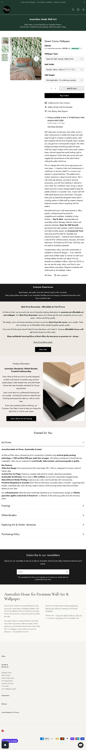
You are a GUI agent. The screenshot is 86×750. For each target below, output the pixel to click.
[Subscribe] (67, 572)
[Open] (5, 744)
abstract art (58, 608)
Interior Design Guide (8, 678)
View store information (55, 126)
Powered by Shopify (26, 736)
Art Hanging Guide (7, 681)
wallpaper (13, 629)
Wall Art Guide (6, 675)
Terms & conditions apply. (43, 342)
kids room (79, 615)
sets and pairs (60, 618)
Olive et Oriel (13, 736)
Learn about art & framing (21, 418)
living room (59, 615)
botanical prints (50, 608)
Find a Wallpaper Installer (9, 689)
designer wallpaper (29, 608)
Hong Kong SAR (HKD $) (14, 731)
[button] (1, 2)
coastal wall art (73, 606)
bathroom (72, 615)
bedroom (66, 615)
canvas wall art (16, 608)
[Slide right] (36, 58)
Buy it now (64, 95)
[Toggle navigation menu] (83, 9)
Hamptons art (66, 608)
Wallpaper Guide (6, 673)
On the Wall (5, 686)
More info (43, 349)
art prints (9, 608)
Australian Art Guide (7, 683)
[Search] (73, 10)
